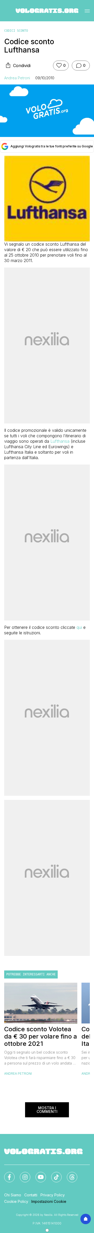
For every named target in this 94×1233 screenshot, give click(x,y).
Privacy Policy (52, 1195)
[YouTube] (38, 1174)
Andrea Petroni (17, 78)
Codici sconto (16, 30)
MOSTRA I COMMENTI (47, 1110)
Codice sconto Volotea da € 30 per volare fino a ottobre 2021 (40, 1036)
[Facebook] (6, 1174)
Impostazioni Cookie (48, 1201)
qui (79, 627)
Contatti (30, 1195)
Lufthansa (59, 441)
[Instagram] (22, 1174)
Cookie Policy (16, 1201)
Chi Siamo (12, 1195)
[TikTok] (53, 1174)
